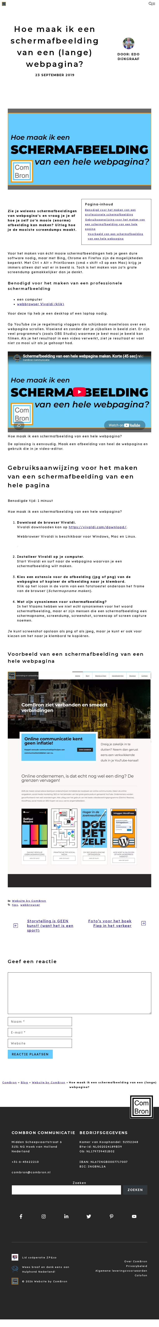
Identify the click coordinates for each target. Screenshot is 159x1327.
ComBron (9, 1082)
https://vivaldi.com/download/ (98, 527)
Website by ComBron (29, 900)
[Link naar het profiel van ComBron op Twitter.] (89, 1216)
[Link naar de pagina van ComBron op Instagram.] (66, 1216)
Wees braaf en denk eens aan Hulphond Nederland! (45, 1269)
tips (15, 904)
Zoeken (79, 1183)
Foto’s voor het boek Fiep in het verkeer (110, 923)
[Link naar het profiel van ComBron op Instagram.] (43, 1216)
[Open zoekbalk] (150, 4)
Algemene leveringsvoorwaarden (121, 1270)
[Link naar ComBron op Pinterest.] (111, 1216)
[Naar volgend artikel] (143, 923)
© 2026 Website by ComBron (44, 1281)
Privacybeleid (136, 1266)
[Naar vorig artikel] (16, 925)
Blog (24, 1082)
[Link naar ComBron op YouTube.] (134, 1216)
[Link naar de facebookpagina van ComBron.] (21, 1216)
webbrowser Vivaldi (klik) (40, 304)
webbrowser (30, 904)
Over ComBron (135, 1261)
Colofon (141, 1275)
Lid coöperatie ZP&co (39, 1257)
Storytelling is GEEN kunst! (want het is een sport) (50, 926)
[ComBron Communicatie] (4, 4)
